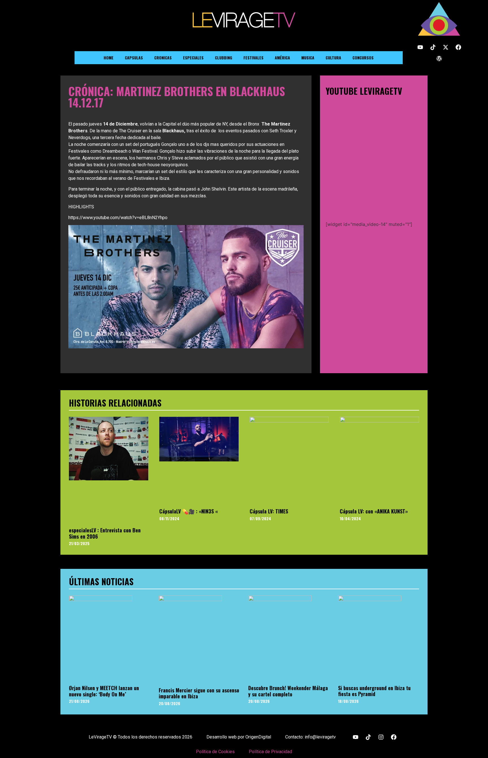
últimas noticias (101, 581)
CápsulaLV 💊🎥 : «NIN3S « (188, 511)
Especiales (193, 58)
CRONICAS (163, 58)
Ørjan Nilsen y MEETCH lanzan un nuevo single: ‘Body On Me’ (104, 691)
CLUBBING (223, 58)
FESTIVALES (253, 58)
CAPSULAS (134, 58)
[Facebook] (458, 47)
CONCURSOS (363, 58)
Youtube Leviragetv (364, 91)
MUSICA (307, 58)
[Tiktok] (433, 47)
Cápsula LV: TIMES (269, 511)
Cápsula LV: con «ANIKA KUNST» (374, 511)
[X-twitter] (445, 47)
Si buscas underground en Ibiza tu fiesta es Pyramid (374, 691)
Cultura (333, 58)
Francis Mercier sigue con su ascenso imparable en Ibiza (199, 693)
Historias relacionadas (115, 402)
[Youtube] (420, 47)
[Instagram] (381, 737)
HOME (109, 58)
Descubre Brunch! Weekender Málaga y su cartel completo (288, 691)
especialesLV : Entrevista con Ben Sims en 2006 (105, 533)
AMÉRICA (282, 58)
